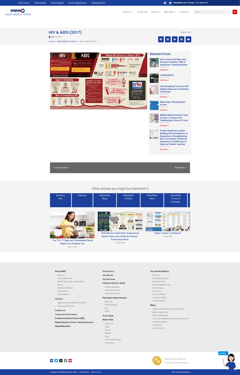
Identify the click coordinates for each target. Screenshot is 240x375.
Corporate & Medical (66, 306)
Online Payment (57, 3)
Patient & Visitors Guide (113, 283)
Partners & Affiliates (65, 288)
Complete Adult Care (160, 278)
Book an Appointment (78, 3)
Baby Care (156, 275)
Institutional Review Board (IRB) (70, 318)
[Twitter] (170, 3)
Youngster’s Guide (159, 298)
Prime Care (156, 291)
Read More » (164, 70)
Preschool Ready (159, 294)
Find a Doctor (23, 3)
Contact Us (184, 12)
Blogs (107, 327)
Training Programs (159, 322)
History (60, 285)
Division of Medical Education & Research (168, 309)
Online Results (40, 3)
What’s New (169, 12)
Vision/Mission (63, 294)
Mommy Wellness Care (161, 285)
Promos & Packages (113, 340)
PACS (107, 311)
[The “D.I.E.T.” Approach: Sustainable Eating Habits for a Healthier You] (72, 225)
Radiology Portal (98, 3)
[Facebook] (164, 3)
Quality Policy (63, 291)
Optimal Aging (158, 288)
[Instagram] (60, 360)
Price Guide (108, 316)
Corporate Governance (66, 314)
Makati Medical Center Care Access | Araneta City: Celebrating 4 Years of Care (174, 118)
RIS (106, 308)
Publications (110, 343)
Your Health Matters (159, 271)
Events (107, 330)
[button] (161, 39)
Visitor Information (112, 293)
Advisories (109, 324)
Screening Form (158, 328)
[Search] (235, 12)
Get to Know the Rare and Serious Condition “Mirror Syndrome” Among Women (173, 62)
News (107, 336)
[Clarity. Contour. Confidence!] (167, 221)
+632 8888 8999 (201, 3)
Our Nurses (107, 275)
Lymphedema (167, 75)
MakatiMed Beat (62, 326)
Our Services (142, 12)
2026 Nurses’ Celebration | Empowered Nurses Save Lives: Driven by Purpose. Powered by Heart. (120, 236)
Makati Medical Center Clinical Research (74, 322)
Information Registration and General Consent (170, 319)
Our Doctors (108, 271)
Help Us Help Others (160, 312)
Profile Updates (111, 305)
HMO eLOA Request (160, 315)
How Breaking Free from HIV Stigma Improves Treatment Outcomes (174, 89)
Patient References (112, 290)
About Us (127, 12)
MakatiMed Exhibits (67, 41)
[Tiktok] (65, 360)
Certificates (157, 325)
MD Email (108, 302)
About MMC (60, 271)
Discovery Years (158, 282)
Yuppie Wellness (158, 301)
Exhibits (108, 333)
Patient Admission (112, 287)
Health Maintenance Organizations (71, 282)
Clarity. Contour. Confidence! (167, 233)
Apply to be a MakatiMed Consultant (72, 303)
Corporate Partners (65, 278)
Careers (154, 12)
